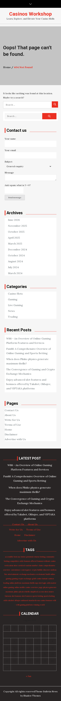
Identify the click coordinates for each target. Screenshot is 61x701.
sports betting (37, 596)
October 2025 (16, 231)
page (40, 587)
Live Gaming (15, 305)
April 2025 (14, 237)
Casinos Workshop (30, 14)
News (11, 310)
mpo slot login (40, 583)
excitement (40, 574)
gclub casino (37, 579)
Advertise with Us (15, 439)
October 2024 (16, 255)
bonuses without (43, 561)
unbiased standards (29, 600)
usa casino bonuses (44, 600)
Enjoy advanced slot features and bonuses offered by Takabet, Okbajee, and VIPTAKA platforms (28, 384)
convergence (26, 570)
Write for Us (12, 419)
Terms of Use (13, 424)
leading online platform (12, 583)
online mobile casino (22, 587)
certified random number (28, 565)
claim (40, 565)
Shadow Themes (32, 695)
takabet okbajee (14, 600)
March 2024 (15, 273)
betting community (47, 557)
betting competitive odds (13, 561)
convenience (15, 570)
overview (34, 587)
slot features (27, 596)
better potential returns (30, 557)
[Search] (55, 104)
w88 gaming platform (24, 605)
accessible (9, 557)
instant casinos (48, 579)
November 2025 (17, 225)
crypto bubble (37, 570)
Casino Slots (15, 293)
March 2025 (15, 243)
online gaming (8, 587)
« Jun (28, 676)
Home (8, 429)
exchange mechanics (27, 574)
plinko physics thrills (22, 592)
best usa (17, 557)
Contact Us (11, 410)
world (42, 605)
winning (36, 605)
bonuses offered (30, 561)
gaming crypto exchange (21, 579)
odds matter (51, 583)
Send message (14, 197)
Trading (13, 316)
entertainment (13, 574)
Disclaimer (11, 434)
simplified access (37, 592)
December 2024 (17, 249)
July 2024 (13, 267)
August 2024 (15, 261)
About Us (10, 415)
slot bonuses (16, 596)
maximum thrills (28, 583)
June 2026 (14, 219)
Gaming (12, 299)
